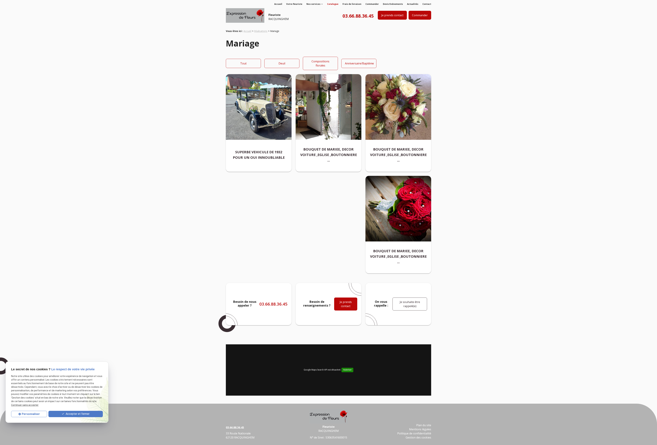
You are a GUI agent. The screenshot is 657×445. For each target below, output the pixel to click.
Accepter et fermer (77, 413)
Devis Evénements (393, 4)
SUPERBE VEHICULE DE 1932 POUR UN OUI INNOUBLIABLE (259, 155)
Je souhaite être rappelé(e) (410, 304)
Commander (372, 4)
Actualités (412, 4)
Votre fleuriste (294, 4)
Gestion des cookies (418, 437)
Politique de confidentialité (414, 433)
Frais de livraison (352, 4)
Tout (243, 63)
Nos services (313, 4)
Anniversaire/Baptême (359, 63)
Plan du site (423, 425)
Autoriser (347, 370)
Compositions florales (320, 63)
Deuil (282, 63)
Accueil (278, 4)
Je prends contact (392, 15)
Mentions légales (420, 429)
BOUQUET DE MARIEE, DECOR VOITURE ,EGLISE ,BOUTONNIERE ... (328, 155)
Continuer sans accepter (24, 404)
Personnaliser (31, 414)
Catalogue (332, 4)
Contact (426, 4)
